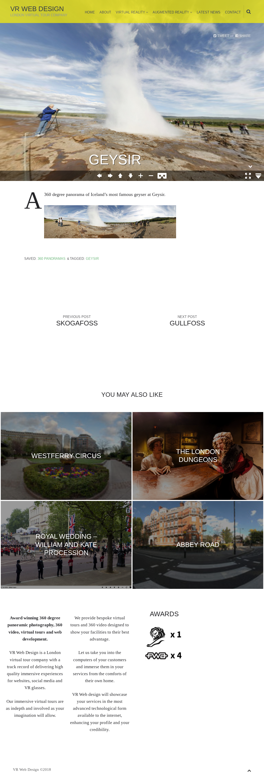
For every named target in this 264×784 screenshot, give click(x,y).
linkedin (225, 615)
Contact (233, 12)
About (105, 12)
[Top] (249, 770)
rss (249, 615)
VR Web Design (37, 9)
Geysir (92, 259)
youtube (241, 615)
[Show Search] (247, 11)
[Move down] (250, 166)
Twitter (209, 615)
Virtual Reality (130, 12)
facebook (217, 615)
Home (90, 12)
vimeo (233, 615)
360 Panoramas (51, 259)
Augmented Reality (171, 12)
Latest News (208, 12)
